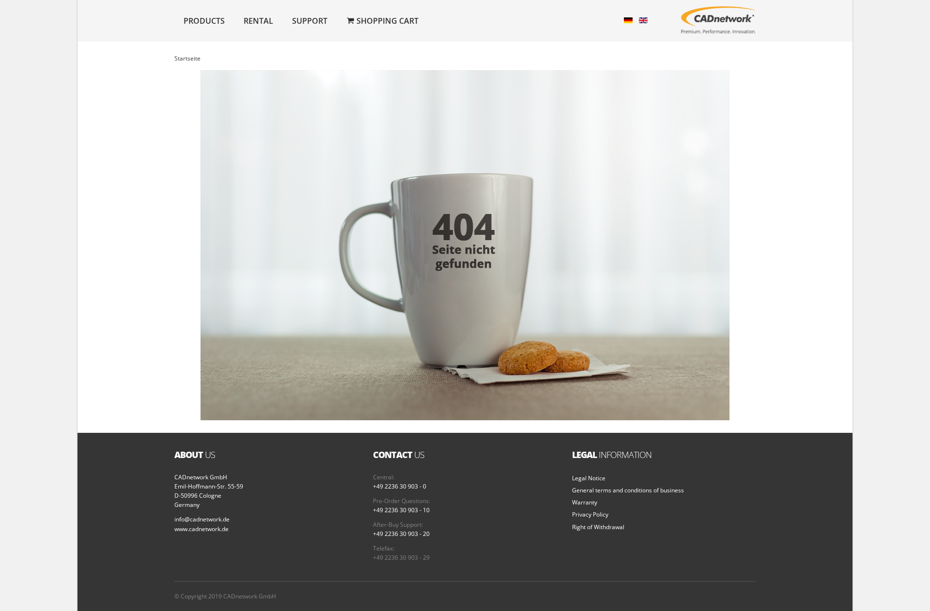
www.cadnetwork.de (201, 529)
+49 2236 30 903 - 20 (401, 534)
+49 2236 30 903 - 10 (401, 510)
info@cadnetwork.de (202, 519)
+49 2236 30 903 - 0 (399, 486)
